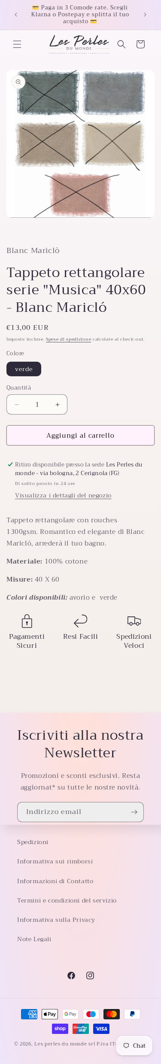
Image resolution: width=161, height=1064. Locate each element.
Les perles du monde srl (64, 1044)
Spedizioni (33, 842)
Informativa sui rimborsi (55, 861)
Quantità (18, 388)
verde (24, 369)
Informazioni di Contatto (55, 881)
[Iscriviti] (134, 812)
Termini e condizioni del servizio (67, 900)
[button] (17, 44)
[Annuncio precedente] (15, 14)
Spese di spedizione (68, 339)
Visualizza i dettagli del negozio (63, 495)
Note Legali (34, 939)
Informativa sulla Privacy (56, 920)
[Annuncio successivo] (145, 14)
